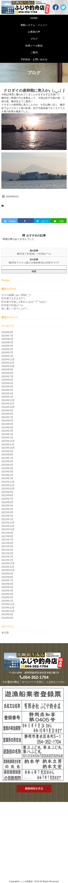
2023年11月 (7, 444)
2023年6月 (7, 461)
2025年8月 (7, 373)
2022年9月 (7, 492)
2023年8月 (7, 454)
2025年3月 (7, 390)
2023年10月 (8, 447)
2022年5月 (7, 505)
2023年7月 (7, 458)
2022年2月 (7, 515)
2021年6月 (7, 543)
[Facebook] (26, 220)
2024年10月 (8, 407)
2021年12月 (8, 522)
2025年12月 (8, 359)
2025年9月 (7, 369)
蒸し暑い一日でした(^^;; (14, 308)
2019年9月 (7, 614)
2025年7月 (7, 376)
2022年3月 (7, 512)
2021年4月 (7, 549)
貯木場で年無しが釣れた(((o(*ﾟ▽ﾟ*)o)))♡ (24, 301)
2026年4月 (7, 345)
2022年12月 (8, 481)
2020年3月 (7, 594)
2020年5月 (7, 587)
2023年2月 (7, 475)
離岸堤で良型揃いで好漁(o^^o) (34, 253)
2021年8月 (7, 536)
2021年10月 (8, 529)
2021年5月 (7, 546)
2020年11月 (7, 566)
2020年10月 (8, 570)
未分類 (5, 632)
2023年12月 (8, 441)
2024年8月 (7, 413)
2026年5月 (7, 342)
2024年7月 (7, 417)
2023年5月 (7, 464)
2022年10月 (8, 488)
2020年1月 (7, 600)
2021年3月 (7, 553)
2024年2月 (7, 434)
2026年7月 (7, 335)
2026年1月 (7, 356)
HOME (34, 18)
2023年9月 (7, 451)
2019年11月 (7, 607)
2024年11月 (7, 403)
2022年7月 (7, 498)
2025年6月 (7, 379)
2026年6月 (7, 339)
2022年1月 (7, 519)
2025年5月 (7, 383)
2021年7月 (7, 539)
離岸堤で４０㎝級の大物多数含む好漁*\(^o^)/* (34, 262)
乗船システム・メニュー (34, 25)
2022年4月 (7, 509)
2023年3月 (7, 471)
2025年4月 (7, 386)
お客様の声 (34, 31)
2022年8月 (7, 495)
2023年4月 (7, 468)
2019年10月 (8, 611)
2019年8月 (7, 617)
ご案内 (34, 52)
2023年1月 (7, 478)
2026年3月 (7, 349)
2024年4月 (7, 427)
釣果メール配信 (34, 45)
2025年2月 (7, 393)
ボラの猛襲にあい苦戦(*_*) (16, 295)
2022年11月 (7, 485)
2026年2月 (7, 352)
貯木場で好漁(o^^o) (12, 305)
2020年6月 (7, 583)
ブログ (34, 38)
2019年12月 (8, 604)
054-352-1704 (35, 677)
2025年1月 (7, 396)
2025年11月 (7, 362)
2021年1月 (7, 560)
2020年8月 (7, 577)
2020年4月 (7, 590)
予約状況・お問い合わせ (34, 59)
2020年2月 (7, 597)
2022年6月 (7, 502)
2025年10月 (8, 366)
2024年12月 (8, 400)
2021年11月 (7, 526)
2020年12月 (8, 563)
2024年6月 (7, 420)
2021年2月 (7, 556)
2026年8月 (7, 332)
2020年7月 (7, 580)
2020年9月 (7, 573)
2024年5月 (7, 424)
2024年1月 (7, 437)
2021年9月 (7, 532)
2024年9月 (7, 410)
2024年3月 (7, 430)
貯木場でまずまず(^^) (13, 298)
